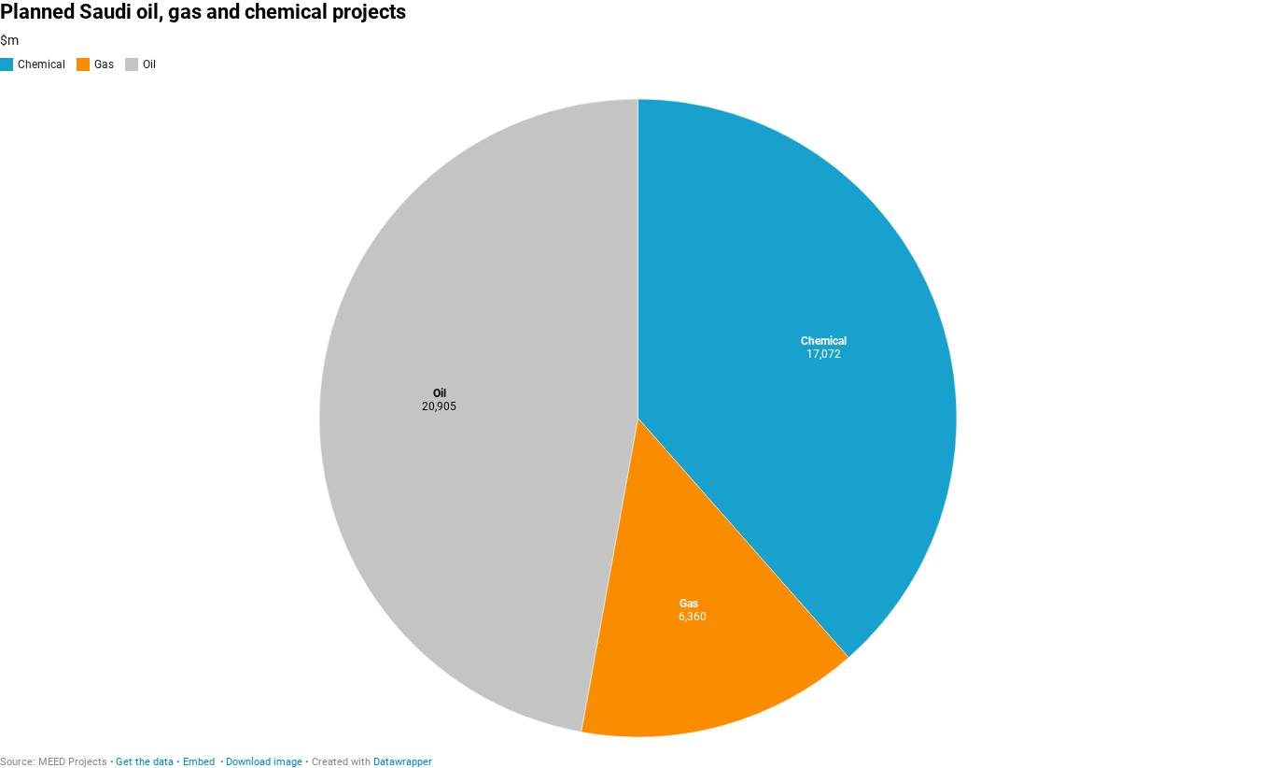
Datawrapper (402, 762)
